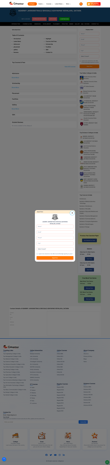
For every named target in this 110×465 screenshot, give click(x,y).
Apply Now (55, 258)
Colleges (32, 4)
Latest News (58, 4)
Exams (41, 4)
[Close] (72, 213)
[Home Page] (16, 3)
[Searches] (81, 4)
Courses (48, 4)
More (67, 4)
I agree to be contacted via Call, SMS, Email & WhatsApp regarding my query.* (55, 253)
